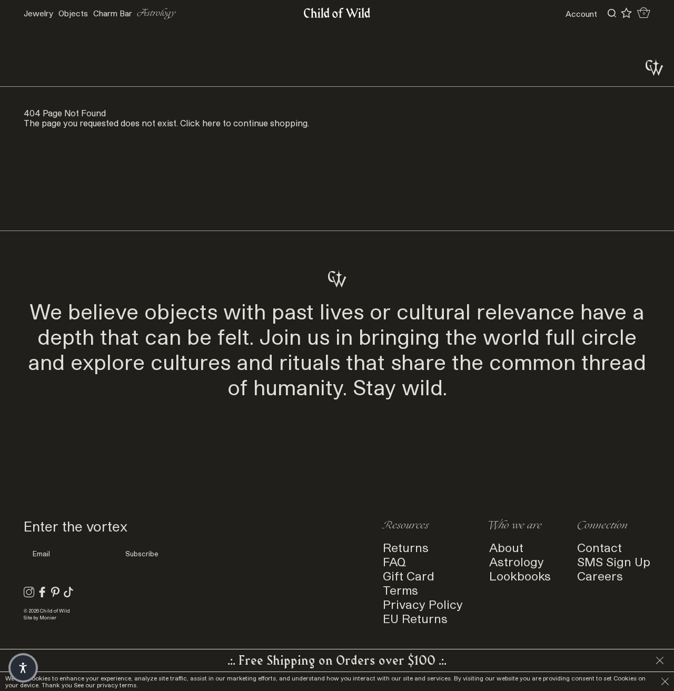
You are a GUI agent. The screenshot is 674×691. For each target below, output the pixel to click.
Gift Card (408, 575)
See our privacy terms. (106, 685)
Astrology (156, 13)
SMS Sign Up (613, 561)
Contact (599, 547)
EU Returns (415, 618)
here (211, 123)
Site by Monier (40, 617)
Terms (400, 590)
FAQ (394, 561)
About (506, 547)
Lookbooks (520, 575)
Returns (406, 547)
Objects (73, 13)
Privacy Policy (423, 604)
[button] (23, 668)
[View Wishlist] (626, 13)
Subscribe (141, 553)
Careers (600, 575)
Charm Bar (112, 13)
